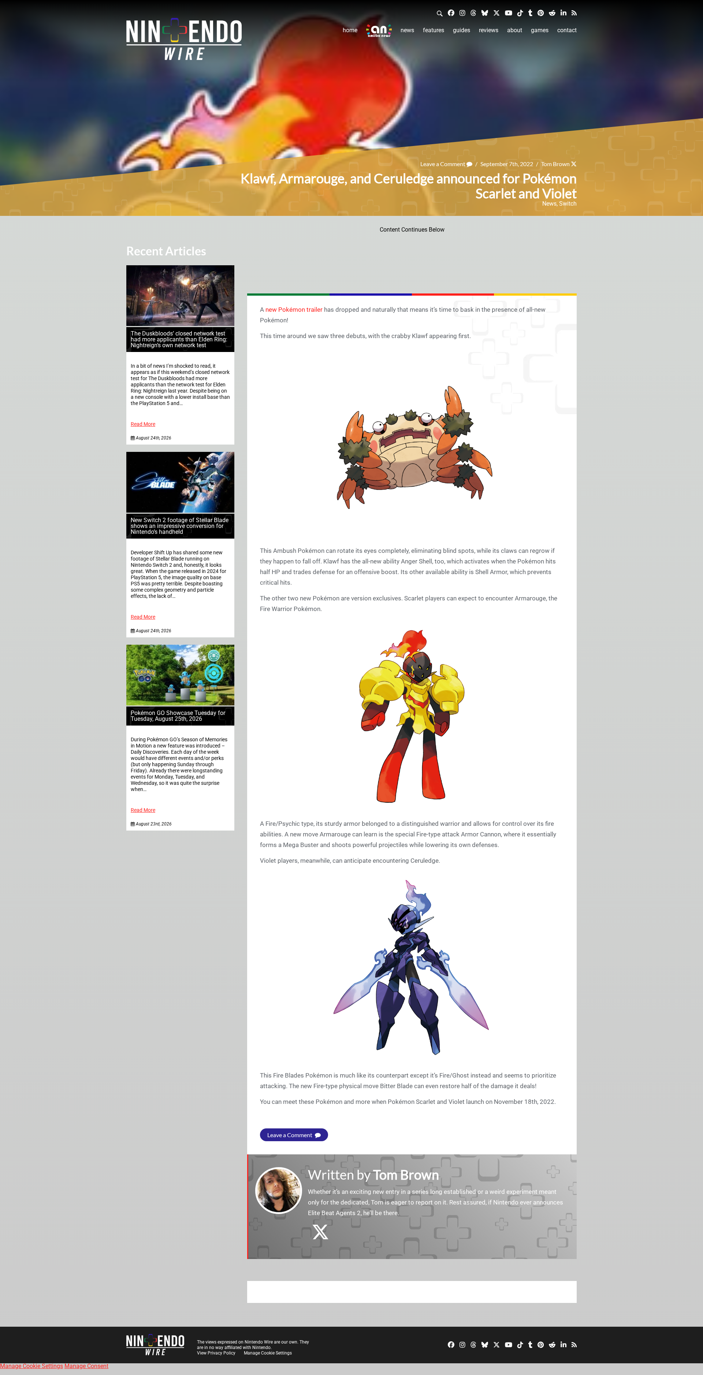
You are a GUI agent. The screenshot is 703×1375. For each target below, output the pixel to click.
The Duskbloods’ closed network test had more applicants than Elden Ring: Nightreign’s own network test (179, 339)
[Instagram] (462, 12)
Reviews (488, 30)
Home (350, 30)
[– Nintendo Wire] (184, 41)
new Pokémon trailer (294, 309)
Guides (461, 30)
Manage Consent (86, 1366)
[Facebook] (451, 12)
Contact (567, 30)
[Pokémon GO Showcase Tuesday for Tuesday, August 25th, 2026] (180, 703)
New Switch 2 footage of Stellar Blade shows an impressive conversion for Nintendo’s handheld (179, 526)
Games (539, 30)
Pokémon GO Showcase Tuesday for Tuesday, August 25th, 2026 (178, 715)
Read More (143, 424)
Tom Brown (555, 163)
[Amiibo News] (379, 30)
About (514, 30)
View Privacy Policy (216, 1353)
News (407, 30)
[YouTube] (508, 12)
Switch (568, 203)
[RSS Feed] (574, 12)
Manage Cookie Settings (268, 1353)
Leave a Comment (443, 163)
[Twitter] (496, 12)
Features (433, 30)
